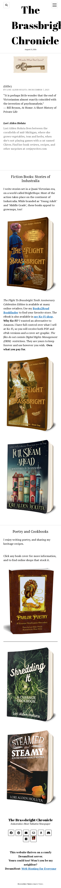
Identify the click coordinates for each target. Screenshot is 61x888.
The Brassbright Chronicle (30, 820)
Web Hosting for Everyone (39, 868)
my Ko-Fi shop (43, 316)
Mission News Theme (24, 884)
